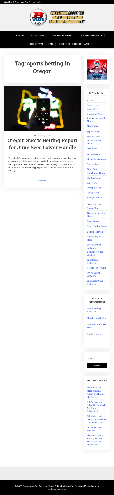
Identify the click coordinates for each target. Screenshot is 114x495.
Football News (94, 136)
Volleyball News (95, 197)
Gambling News (62, 35)
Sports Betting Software (74, 44)
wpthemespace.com (57, 489)
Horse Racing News (96, 159)
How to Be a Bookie (96, 318)
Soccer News (93, 164)
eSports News (93, 131)
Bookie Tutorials (91, 35)
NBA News (92, 125)
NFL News (92, 148)
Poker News (93, 221)
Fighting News (94, 178)
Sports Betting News (97, 226)
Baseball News (94, 109)
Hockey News (94, 154)
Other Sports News (96, 169)
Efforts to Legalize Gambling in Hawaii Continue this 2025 (96, 419)
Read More (42, 181)
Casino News (93, 208)
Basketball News (95, 113)
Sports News (37, 35)
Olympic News (94, 187)
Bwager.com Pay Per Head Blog (38, 486)
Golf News (92, 182)
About (20, 35)
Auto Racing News (96, 173)
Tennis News (93, 192)
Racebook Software (96, 267)
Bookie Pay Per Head (41, 44)
